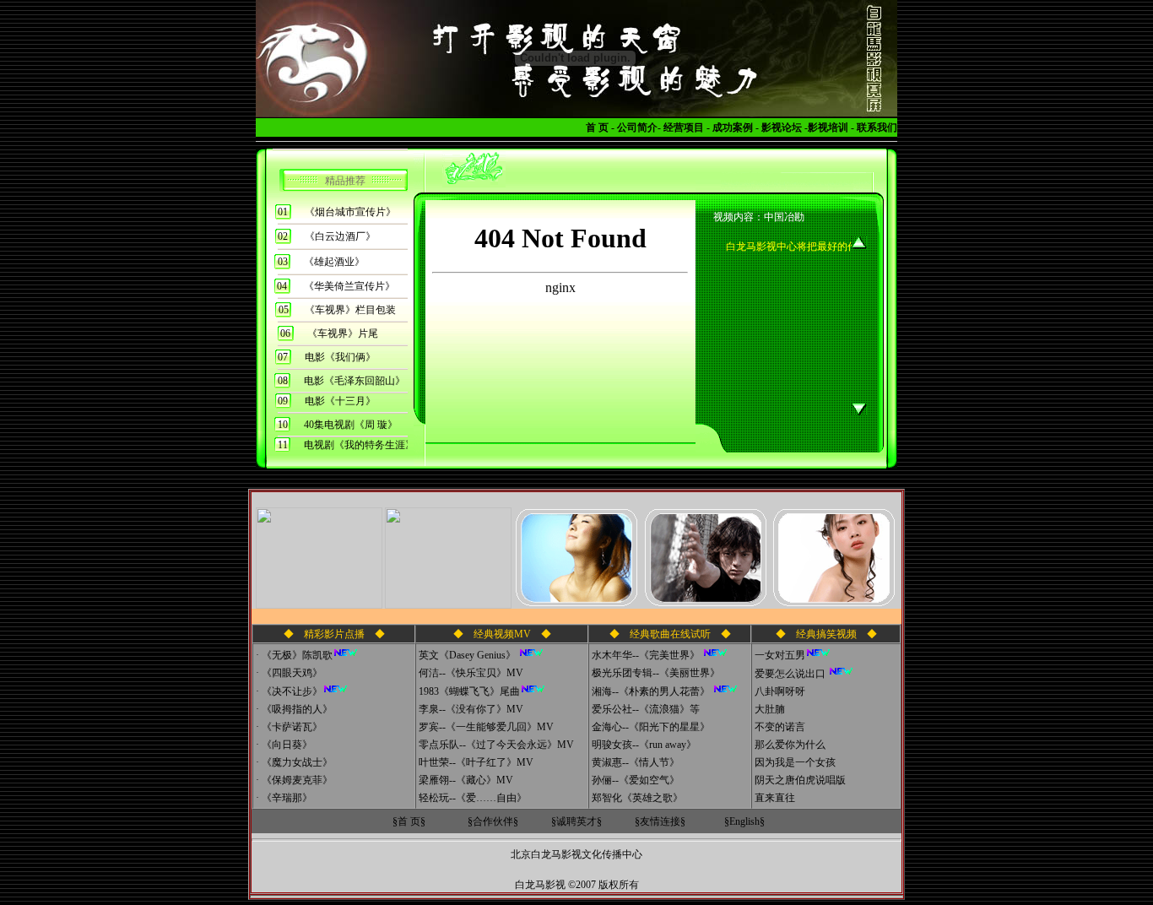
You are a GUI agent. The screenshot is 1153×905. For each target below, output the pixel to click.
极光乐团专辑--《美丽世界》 (656, 673)
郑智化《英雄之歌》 (637, 798)
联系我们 (877, 127)
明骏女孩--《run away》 (644, 745)
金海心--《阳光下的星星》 (651, 727)
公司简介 (637, 127)
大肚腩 (770, 709)
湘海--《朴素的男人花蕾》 (652, 691)
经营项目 (683, 127)
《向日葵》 (287, 745)
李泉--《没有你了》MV (471, 709)
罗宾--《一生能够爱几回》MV (486, 727)
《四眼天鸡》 (292, 673)
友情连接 (660, 821)
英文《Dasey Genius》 (468, 655)
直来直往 (775, 798)
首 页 (597, 127)
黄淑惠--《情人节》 (635, 762)
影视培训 (828, 127)
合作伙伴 (493, 821)
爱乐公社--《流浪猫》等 (646, 709)
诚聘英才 (576, 821)
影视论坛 (781, 127)
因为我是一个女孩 (795, 762)
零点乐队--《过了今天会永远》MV (496, 745)
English (744, 821)
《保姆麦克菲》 (297, 780)
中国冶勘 (784, 217)
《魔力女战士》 (297, 762)
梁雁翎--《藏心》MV (466, 780)
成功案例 (732, 127)
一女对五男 (780, 655)
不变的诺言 (780, 727)
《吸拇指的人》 (297, 709)
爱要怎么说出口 (790, 674)
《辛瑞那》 (287, 798)
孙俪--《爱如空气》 (635, 780)
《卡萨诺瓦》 (292, 727)
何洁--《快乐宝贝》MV (471, 673)
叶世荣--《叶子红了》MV (476, 762)
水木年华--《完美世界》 (647, 655)
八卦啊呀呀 (780, 691)
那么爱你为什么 (790, 745)
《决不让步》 (292, 691)
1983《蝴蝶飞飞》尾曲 (469, 691)
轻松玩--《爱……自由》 (473, 798)
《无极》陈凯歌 (297, 655)
